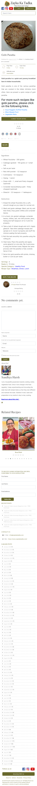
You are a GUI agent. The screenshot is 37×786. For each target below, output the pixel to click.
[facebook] (2, 8)
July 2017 (6, 752)
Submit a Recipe (30, 8)
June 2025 (6, 567)
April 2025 (6, 572)
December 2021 (8, 681)
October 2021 (7, 686)
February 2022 (7, 675)
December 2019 (8, 724)
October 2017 (7, 744)
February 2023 (8, 641)
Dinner (21, 269)
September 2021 (8, 689)
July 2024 (6, 592)
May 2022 (6, 666)
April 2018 (6, 729)
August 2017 (7, 749)
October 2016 (7, 761)
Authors (14, 777)
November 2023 (8, 615)
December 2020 (8, 712)
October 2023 (7, 618)
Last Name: (4, 484)
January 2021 (7, 709)
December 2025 (8, 549)
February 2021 (7, 706)
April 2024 (6, 601)
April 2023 (6, 635)
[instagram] (6, 8)
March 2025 (7, 575)
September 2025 (8, 558)
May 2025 (6, 569)
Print (17, 138)
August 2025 (7, 561)
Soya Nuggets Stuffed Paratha (16, 110)
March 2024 (7, 604)
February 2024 (8, 607)
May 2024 (6, 598)
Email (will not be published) (11, 340)
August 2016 (7, 764)
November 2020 (8, 715)
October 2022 (7, 652)
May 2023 (6, 632)
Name (5, 332)
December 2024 (8, 581)
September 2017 (8, 746)
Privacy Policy (27, 777)
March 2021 (7, 704)
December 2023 (8, 612)
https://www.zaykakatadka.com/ (17, 539)
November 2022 (8, 649)
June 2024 (6, 595)
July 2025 (6, 564)
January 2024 (7, 609)
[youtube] (11, 8)
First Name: (4, 476)
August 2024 (7, 589)
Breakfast (15, 269)
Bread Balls (18, 452)
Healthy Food (20, 266)
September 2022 (8, 655)
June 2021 (6, 698)
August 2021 (7, 692)
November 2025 (8, 552)
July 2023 (6, 627)
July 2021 (6, 695)
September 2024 (8, 587)
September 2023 (8, 621)
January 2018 (7, 735)
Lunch (27, 269)
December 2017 (8, 738)
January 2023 (7, 644)
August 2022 (7, 658)
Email (4, 138)
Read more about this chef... (10, 399)
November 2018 (8, 726)
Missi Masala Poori (12, 112)
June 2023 (6, 629)
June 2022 (6, 664)
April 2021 (6, 701)
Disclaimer (19, 777)
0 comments (6, 61)
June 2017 (6, 755)
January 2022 (7, 678)
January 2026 (7, 547)
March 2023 (7, 638)
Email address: (5, 491)
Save (11, 138)
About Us (8, 777)
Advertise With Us (18, 774)
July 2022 (6, 661)
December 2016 (8, 758)
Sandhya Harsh (29, 59)
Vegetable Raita (11, 114)
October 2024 (7, 584)
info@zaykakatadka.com (16, 535)
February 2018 (7, 732)
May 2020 (6, 721)
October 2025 (7, 555)
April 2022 (6, 669)
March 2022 (7, 672)
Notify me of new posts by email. (11, 355)
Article (20, 59)
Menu (19, 8)
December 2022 (8, 646)
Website (3, 347)
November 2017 (8, 741)
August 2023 (7, 624)
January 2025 (7, 578)
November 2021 (8, 684)
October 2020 (7, 718)
